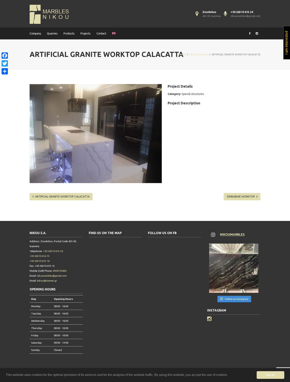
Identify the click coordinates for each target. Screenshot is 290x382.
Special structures (193, 94)
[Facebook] (5, 55)
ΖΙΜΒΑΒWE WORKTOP (241, 196)
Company (35, 33)
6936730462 (60, 270)
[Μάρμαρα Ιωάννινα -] (49, 14)
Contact (101, 33)
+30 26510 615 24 (53, 251)
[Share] (5, 71)
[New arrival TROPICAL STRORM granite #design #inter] (233, 268)
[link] (5, 51)
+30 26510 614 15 (40, 256)
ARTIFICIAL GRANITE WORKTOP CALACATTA (62, 196)
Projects (85, 33)
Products (69, 33)
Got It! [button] (270, 374)
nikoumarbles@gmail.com (245, 16)
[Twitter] (5, 63)
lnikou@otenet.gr (47, 280)
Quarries (52, 33)
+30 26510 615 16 (40, 261)
